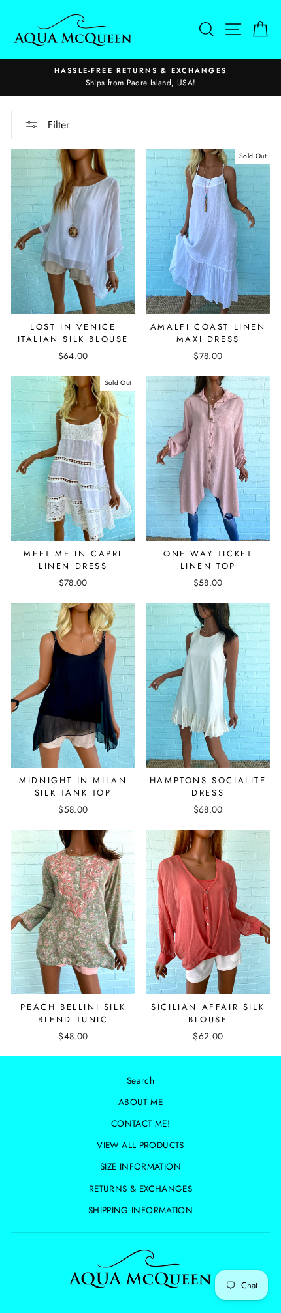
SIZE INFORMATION (140, 1166)
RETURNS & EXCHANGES (140, 1188)
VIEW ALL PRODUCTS (140, 1144)
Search (140, 1080)
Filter (56, 124)
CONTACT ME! (140, 1123)
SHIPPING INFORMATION (140, 1210)
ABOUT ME (140, 1101)
